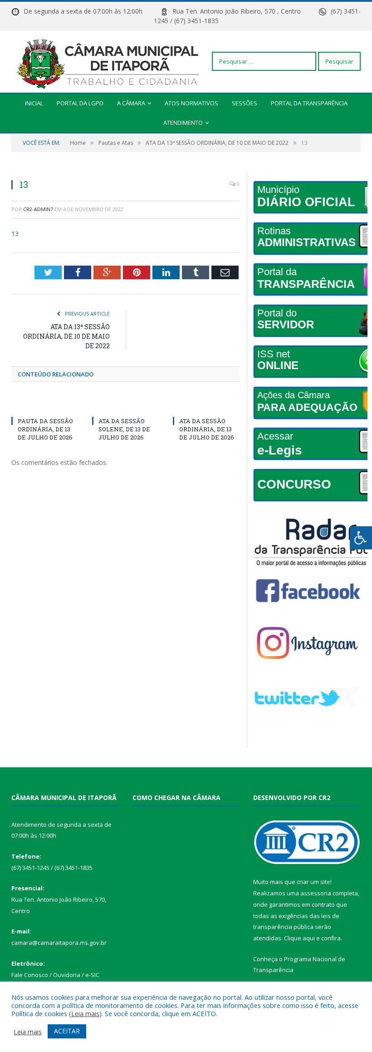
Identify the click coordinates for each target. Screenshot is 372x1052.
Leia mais (85, 1013)
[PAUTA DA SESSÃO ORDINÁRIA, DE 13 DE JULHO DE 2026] (44, 404)
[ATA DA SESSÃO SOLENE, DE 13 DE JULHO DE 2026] (125, 404)
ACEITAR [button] (67, 1031)
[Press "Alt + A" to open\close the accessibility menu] (361, 537)
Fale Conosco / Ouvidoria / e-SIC (55, 975)
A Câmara (131, 103)
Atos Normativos (191, 103)
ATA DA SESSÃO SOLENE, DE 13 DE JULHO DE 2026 (124, 429)
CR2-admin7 (38, 209)
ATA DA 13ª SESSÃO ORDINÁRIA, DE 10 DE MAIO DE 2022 (66, 336)
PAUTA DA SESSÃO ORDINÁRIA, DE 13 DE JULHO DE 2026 (45, 429)
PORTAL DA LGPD (80, 103)
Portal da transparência (309, 103)
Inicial (34, 103)
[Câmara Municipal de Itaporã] (110, 61)
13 (15, 233)
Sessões (244, 103)
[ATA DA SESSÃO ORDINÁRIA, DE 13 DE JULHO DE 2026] (206, 404)
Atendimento (183, 123)
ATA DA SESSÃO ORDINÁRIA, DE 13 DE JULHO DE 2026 (206, 429)
